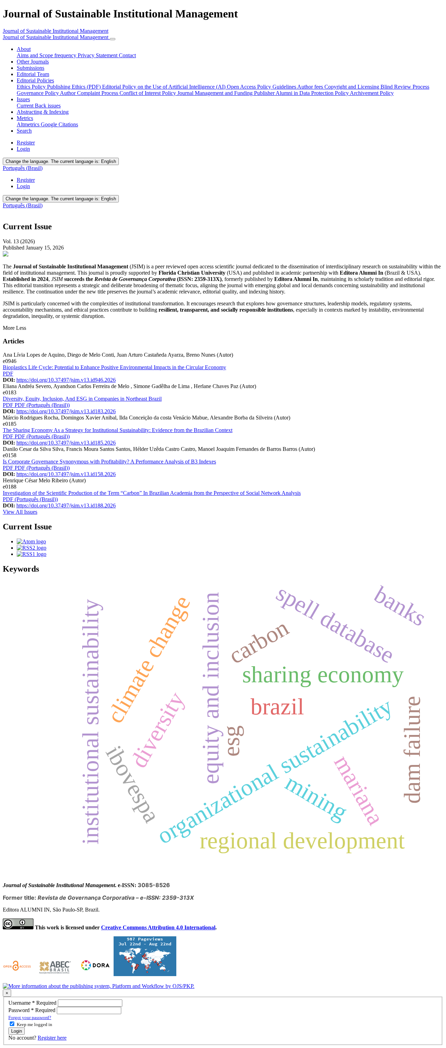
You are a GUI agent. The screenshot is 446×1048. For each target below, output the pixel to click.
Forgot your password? (29, 1017)
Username (33, 1003)
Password (32, 1010)
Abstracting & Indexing (43, 112)
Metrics (25, 118)
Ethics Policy (32, 87)
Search (24, 131)
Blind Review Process (404, 87)
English (61, 161)
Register (26, 143)
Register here (52, 1038)
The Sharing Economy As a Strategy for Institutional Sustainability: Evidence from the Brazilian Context (117, 430)
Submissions (30, 68)
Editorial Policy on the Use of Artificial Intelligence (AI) (164, 87)
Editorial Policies (35, 80)
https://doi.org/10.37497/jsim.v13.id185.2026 (66, 443)
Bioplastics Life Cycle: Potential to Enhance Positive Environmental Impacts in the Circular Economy (114, 367)
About (24, 49)
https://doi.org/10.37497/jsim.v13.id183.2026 (66, 411)
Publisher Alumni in (276, 93)
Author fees (310, 87)
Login (23, 149)
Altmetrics (29, 124)
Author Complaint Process (90, 93)
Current (26, 106)
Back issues (48, 106)
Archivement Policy (372, 93)
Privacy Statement (98, 55)
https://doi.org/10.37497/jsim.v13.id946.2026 (66, 380)
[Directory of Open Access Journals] (18, 974)
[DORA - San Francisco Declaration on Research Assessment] (94, 974)
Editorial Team (33, 74)
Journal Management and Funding (215, 93)
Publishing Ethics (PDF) (74, 87)
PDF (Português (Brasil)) (42, 405)
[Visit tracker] (145, 974)
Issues (23, 99)
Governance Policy (38, 93)
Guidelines (284, 87)
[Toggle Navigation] (112, 39)
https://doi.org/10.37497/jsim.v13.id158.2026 (66, 474)
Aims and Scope (35, 55)
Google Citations (59, 124)
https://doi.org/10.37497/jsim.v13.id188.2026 (66, 505)
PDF (8, 374)
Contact (127, 55)
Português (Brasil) (23, 168)
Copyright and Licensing (352, 87)
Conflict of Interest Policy (148, 93)
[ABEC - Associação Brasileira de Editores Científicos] (55, 974)
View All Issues (20, 512)
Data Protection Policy (324, 93)
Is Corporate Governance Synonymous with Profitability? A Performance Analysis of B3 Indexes (109, 461)
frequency (66, 55)
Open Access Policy (249, 87)
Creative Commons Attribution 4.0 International (158, 927)
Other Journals (33, 62)
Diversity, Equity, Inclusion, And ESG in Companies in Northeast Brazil (82, 399)
